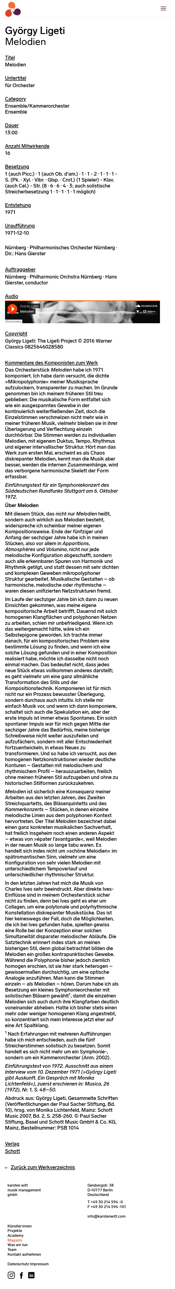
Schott (12, 1151)
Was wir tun (18, 1244)
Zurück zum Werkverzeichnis (43, 1167)
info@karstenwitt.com (107, 1216)
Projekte (15, 1230)
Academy (15, 1235)
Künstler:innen (20, 1226)
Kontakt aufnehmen (24, 1254)
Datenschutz (18, 1264)
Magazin (15, 1240)
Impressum (39, 1264)
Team (12, 1249)
